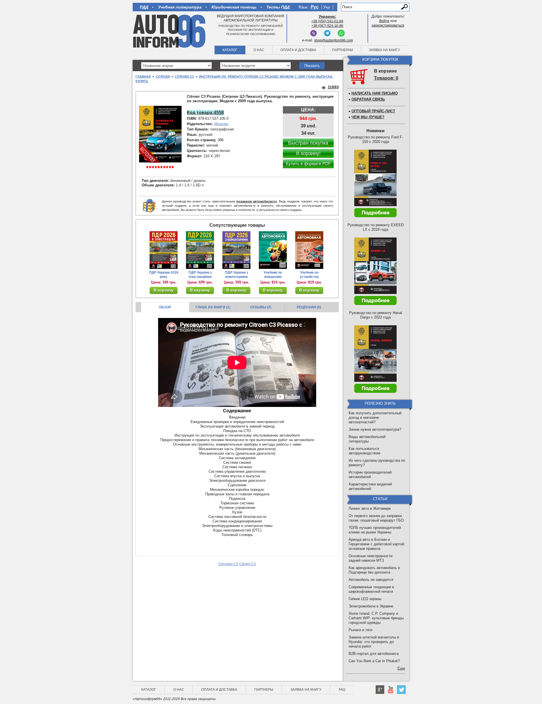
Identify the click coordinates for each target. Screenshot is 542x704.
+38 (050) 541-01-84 (327, 21)
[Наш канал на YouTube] (390, 689)
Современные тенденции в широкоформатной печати (371, 589)
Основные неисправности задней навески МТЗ (370, 558)
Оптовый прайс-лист (373, 111)
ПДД (144, 7)
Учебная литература (180, 7)
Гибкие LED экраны (365, 599)
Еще (401, 668)
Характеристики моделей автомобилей (370, 486)
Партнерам (342, 50)
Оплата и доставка (298, 50)
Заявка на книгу (384, 50)
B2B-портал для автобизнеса (374, 653)
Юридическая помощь (234, 7)
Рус (315, 7)
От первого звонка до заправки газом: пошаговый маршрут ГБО (376, 518)
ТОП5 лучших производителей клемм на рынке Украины (375, 530)
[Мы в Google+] (379, 689)
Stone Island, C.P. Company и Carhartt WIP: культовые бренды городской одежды (376, 618)
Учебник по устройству (309, 275)
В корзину (164, 290)
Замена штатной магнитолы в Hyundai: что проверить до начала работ (374, 641)
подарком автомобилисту (256, 201)
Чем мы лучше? (367, 117)
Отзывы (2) (260, 307)
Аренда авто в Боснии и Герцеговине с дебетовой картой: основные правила (377, 544)
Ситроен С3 (228, 564)
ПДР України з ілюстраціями (200, 275)
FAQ (342, 690)
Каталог (229, 50)
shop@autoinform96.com (333, 40)
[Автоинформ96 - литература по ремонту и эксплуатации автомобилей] (170, 31)
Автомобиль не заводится (371, 579)
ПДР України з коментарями (236, 275)
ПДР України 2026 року (163, 275)
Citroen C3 (184, 76)
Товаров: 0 (386, 78)
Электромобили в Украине (371, 606)
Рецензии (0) (309, 307)
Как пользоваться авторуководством (364, 450)
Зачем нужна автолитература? (375, 429)
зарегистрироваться (387, 25)
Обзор (165, 307)
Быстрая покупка (308, 143)
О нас (258, 50)
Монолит (221, 124)
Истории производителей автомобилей (370, 474)
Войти (384, 21)
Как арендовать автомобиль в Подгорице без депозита (374, 570)
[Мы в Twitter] (401, 689)
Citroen (163, 76)
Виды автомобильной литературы (367, 439)
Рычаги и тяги (360, 630)
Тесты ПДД (278, 7)
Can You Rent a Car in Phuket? (374, 661)
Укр (326, 7)
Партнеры (263, 690)
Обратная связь (368, 99)
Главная (143, 76)
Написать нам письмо (374, 93)
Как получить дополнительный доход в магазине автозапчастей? (375, 417)
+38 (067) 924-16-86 (327, 26)
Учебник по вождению (273, 275)
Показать (312, 66)
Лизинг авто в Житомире (370, 508)
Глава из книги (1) (213, 307)
